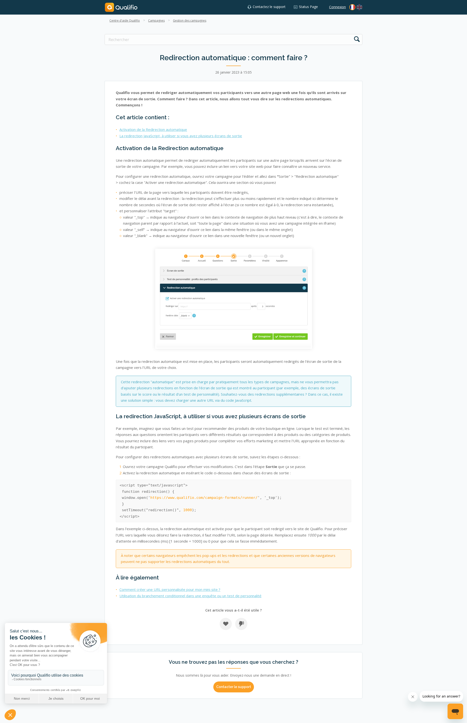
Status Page (308, 6)
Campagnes (156, 20)
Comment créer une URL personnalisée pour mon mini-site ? (169, 589)
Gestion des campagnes (189, 20)
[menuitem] (359, 7)
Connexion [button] (337, 7)
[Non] (241, 624)
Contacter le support (233, 687)
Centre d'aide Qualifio (124, 20)
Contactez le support (269, 6)
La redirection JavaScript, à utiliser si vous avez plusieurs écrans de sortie (180, 135)
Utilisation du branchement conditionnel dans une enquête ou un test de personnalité (190, 595)
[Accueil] (121, 7)
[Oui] (226, 624)
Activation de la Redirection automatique (153, 129)
